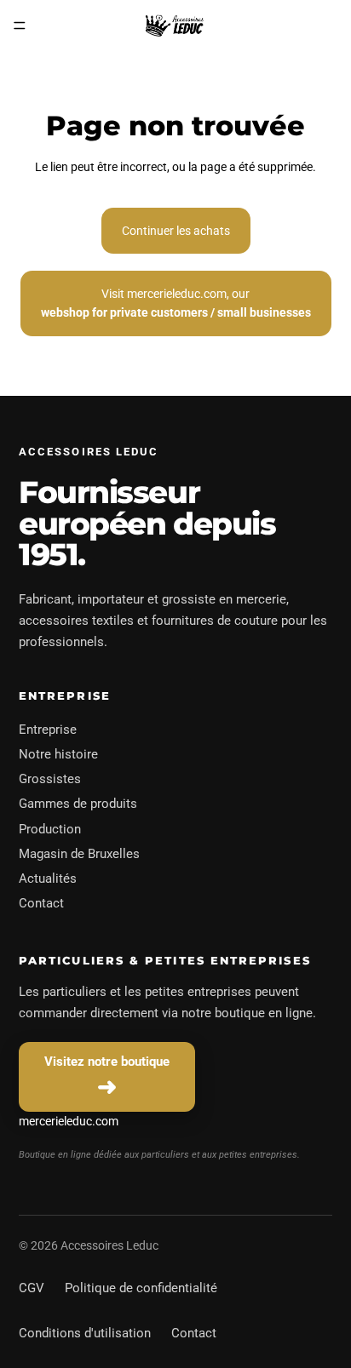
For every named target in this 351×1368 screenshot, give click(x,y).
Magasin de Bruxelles (79, 853)
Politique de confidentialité (141, 1288)
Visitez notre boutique (107, 1061)
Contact (41, 903)
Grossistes (50, 779)
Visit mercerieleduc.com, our (176, 303)
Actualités (48, 878)
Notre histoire (58, 754)
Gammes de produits (78, 803)
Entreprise (48, 729)
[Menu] (19, 25)
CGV (31, 1288)
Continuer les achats (176, 231)
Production (50, 829)
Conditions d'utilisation (85, 1333)
